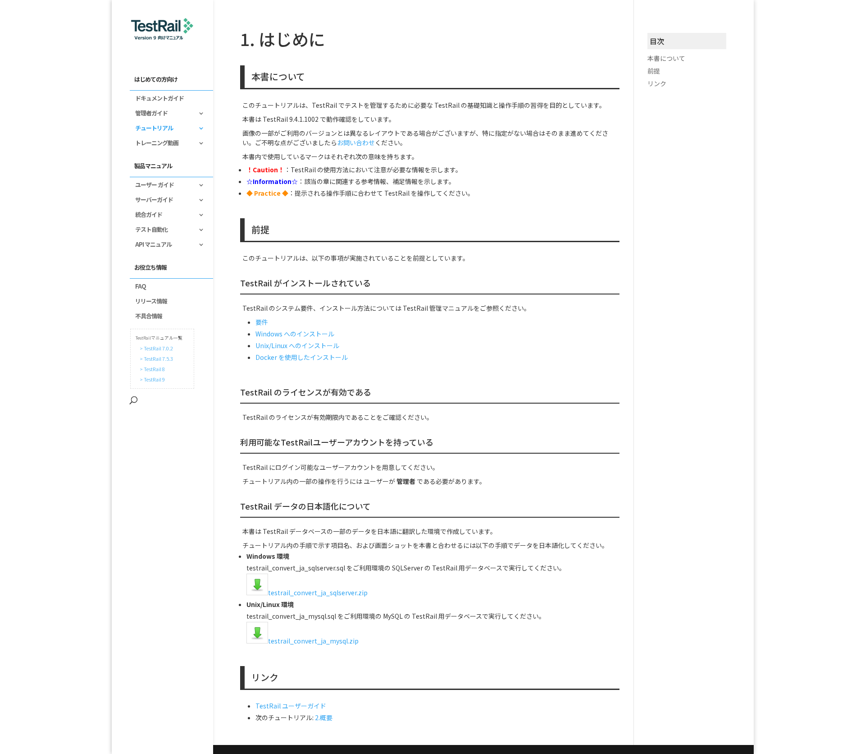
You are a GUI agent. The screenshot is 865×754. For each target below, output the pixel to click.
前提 (653, 70)
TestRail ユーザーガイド (290, 705)
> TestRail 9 (151, 379)
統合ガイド (146, 215)
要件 (261, 321)
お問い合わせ (356, 142)
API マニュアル (151, 244)
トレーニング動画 (154, 143)
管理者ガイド (149, 113)
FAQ (138, 286)
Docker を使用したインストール (301, 357)
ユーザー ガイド (152, 185)
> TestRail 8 (151, 368)
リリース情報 (148, 301)
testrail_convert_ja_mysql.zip (313, 640)
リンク (656, 83)
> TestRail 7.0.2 (155, 348)
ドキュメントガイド (157, 98)
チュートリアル (151, 128)
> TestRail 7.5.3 (155, 358)
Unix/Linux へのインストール (297, 345)
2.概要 (323, 717)
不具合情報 (146, 316)
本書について (666, 58)
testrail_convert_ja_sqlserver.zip (318, 592)
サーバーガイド (151, 200)
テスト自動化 (149, 230)
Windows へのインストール (294, 333)
